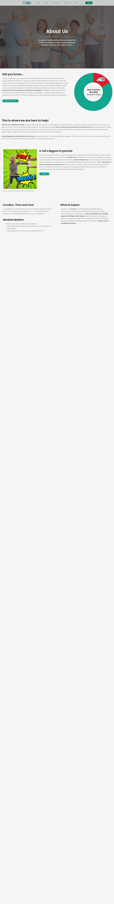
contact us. (31, 211)
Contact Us (67, 2)
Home (38, 2)
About (46, 2)
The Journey (56, 2)
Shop (76, 2)
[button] (89, 2)
